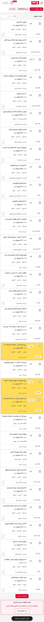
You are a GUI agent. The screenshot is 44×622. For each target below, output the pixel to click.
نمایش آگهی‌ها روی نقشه (22, 618)
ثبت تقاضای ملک (22, 611)
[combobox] (8, 16)
